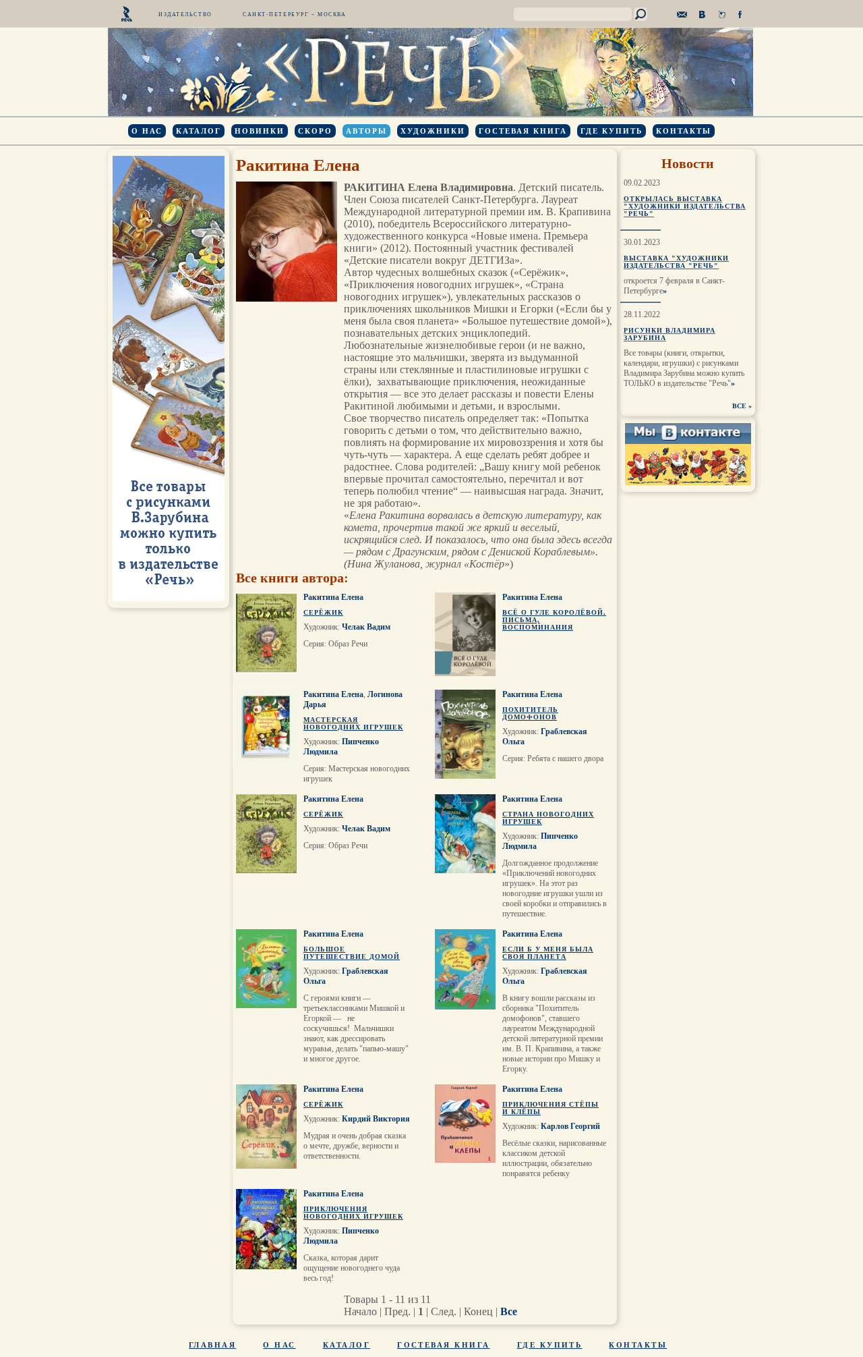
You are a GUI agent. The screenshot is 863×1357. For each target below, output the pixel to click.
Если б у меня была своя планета (547, 952)
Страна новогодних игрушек (548, 817)
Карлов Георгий (570, 1126)
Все (508, 1311)
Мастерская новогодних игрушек (353, 723)
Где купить (612, 131)
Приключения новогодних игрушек (353, 1212)
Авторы (366, 131)
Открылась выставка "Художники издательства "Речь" (685, 206)
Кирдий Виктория (376, 1119)
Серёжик (323, 612)
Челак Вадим (366, 627)
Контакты (683, 131)
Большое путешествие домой (351, 952)
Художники (432, 131)
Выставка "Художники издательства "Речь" (676, 261)
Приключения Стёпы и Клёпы (550, 1108)
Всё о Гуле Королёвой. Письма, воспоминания (554, 620)
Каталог (198, 131)
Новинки (260, 131)
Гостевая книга (523, 131)
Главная (212, 1345)
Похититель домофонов (530, 713)
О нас (146, 131)
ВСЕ (739, 406)
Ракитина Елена (333, 597)
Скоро (315, 131)
